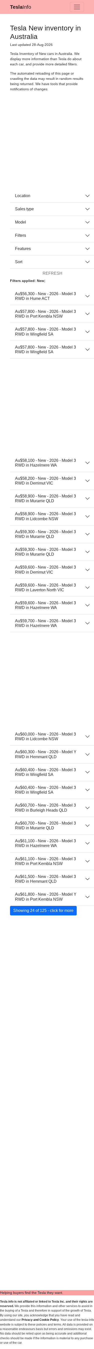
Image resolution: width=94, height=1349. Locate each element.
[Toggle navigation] (77, 7)
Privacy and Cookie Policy (40, 1320)
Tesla (20, 7)
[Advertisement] (47, 142)
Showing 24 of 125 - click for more (43, 910)
